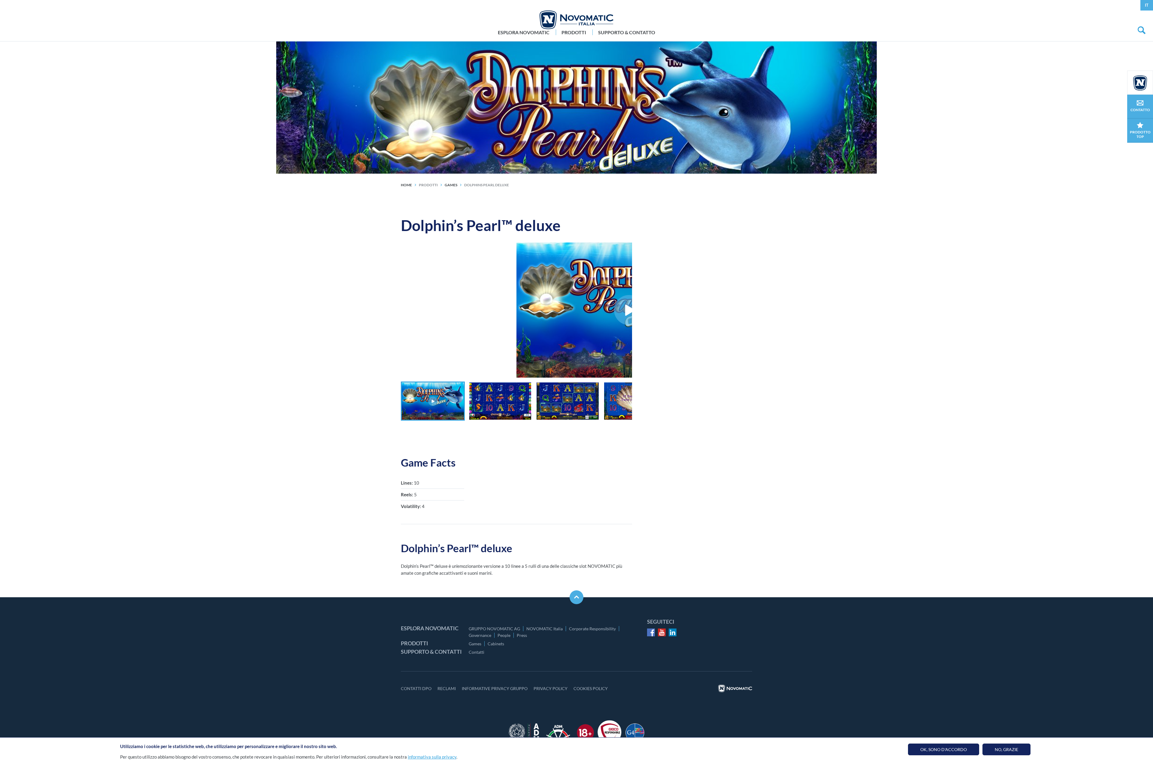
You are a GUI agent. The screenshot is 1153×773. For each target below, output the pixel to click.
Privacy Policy (550, 688)
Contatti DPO (416, 688)
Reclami (446, 688)
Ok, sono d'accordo (943, 749)
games (451, 185)
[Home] (576, 20)
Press (522, 635)
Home (406, 185)
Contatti (476, 652)
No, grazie (1006, 749)
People (504, 635)
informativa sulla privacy (432, 756)
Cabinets (496, 643)
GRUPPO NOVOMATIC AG (494, 628)
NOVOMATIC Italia (544, 628)
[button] (433, 401)
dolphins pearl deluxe (486, 185)
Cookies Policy (590, 688)
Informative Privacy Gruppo (495, 688)
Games (475, 643)
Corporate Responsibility (592, 628)
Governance (480, 635)
